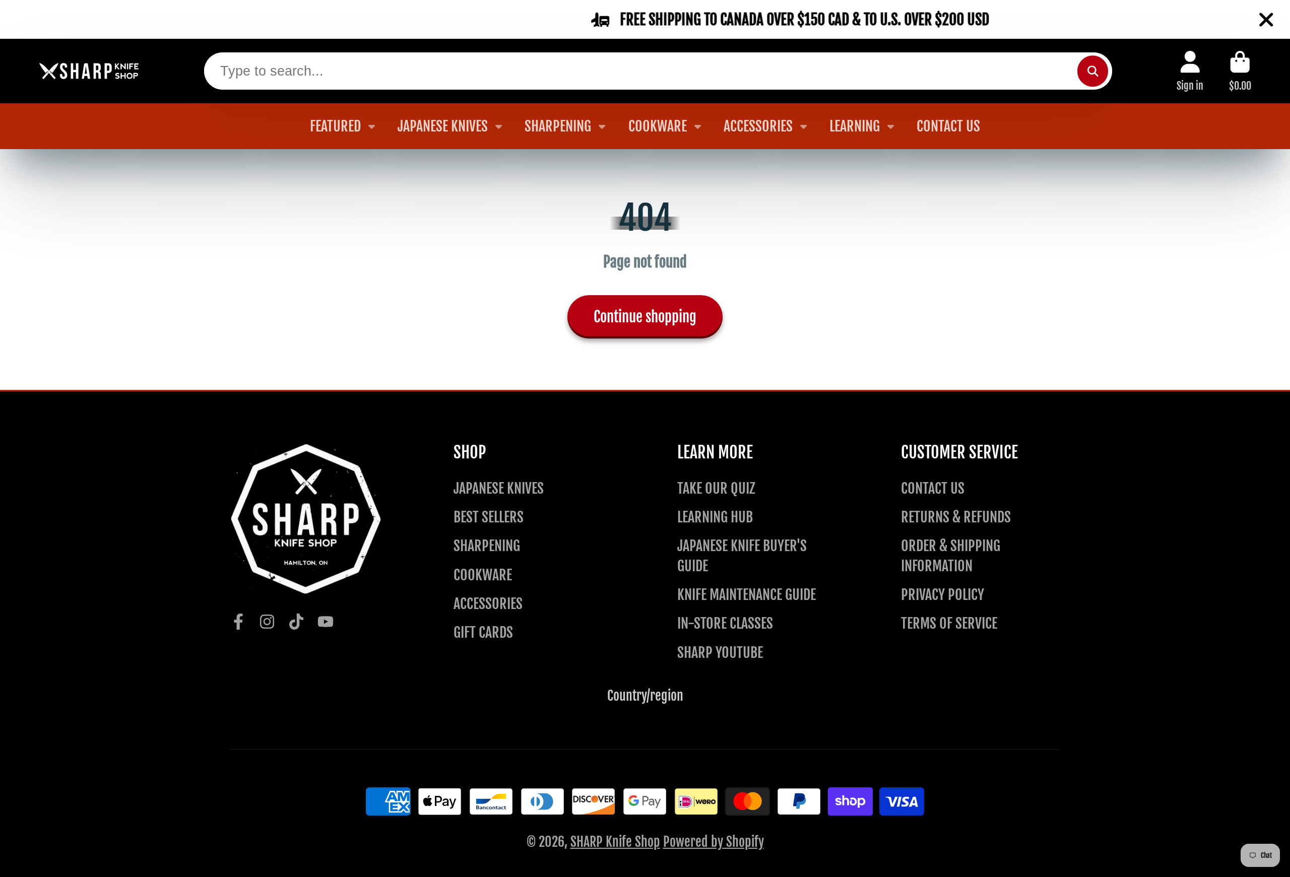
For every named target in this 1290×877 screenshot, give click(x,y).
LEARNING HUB (715, 517)
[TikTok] (296, 622)
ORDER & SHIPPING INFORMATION (950, 555)
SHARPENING (558, 126)
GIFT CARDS (483, 632)
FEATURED (335, 126)
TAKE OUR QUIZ (716, 488)
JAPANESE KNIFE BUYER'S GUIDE (742, 555)
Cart (1240, 71)
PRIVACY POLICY (942, 594)
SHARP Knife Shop (615, 842)
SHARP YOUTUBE (720, 652)
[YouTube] (325, 622)
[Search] (1092, 70)
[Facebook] (238, 622)
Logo (89, 71)
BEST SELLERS (489, 517)
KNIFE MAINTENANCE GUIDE (746, 594)
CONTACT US (948, 126)
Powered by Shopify (713, 842)
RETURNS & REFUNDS (956, 517)
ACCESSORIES (758, 126)
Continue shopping (645, 316)
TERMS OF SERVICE (949, 623)
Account (1190, 71)
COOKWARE (657, 126)
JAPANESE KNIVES (443, 126)
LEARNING (854, 126)
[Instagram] (267, 622)
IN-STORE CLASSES (725, 623)
